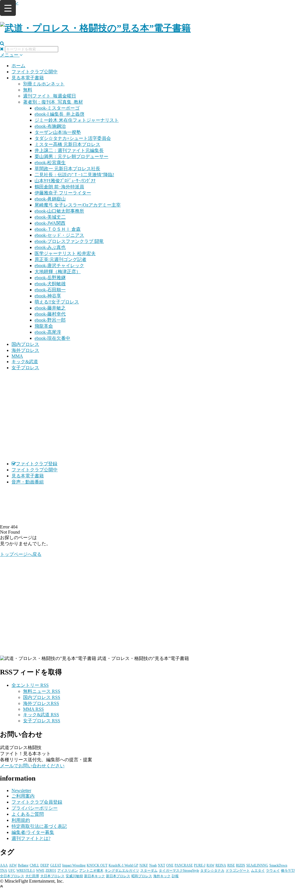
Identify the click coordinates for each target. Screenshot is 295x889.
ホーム (18, 65)
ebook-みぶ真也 (50, 247)
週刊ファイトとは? (31, 838)
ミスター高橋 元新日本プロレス (67, 144)
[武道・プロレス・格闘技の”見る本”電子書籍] (95, 28)
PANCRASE (184, 865)
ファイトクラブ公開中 (35, 71)
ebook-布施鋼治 (50, 126)
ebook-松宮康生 (50, 162)
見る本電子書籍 (28, 77)
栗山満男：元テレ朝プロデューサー (71, 156)
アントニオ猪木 (91, 871)
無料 (27, 89)
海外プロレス (25, 350)
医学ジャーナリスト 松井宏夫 (65, 253)
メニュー (10, 54)
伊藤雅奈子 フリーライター (63, 192)
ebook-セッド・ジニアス (59, 235)
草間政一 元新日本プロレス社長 (67, 168)
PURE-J (199, 865)
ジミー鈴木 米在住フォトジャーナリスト (77, 120)
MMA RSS (33, 709)
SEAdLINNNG (257, 865)
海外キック (162, 876)
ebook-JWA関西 (50, 223)
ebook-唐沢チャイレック (59, 265)
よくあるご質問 (28, 814)
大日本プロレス (52, 876)
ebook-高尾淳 (48, 332)
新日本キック (94, 876)
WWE (40, 871)
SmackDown (278, 865)
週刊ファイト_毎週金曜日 (49, 95)
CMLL (34, 865)
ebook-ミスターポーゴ (57, 108)
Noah (153, 865)
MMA (17, 356)
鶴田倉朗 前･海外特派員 (59, 186)
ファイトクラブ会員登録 (37, 802)
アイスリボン (67, 871)
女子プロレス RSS (41, 720)
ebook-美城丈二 (50, 217)
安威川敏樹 (74, 876)
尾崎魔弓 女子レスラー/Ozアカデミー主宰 (78, 204)
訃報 (175, 876)
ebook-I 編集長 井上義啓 (59, 114)
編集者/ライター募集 (33, 832)
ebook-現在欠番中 (52, 338)
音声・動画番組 (28, 481)
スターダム (149, 871)
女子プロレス (25, 367)
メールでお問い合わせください (32, 765)
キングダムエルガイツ (122, 871)
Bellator (23, 865)
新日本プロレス (118, 876)
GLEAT (55, 865)
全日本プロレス (12, 876)
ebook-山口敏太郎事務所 (59, 211)
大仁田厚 (32, 876)
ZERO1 (51, 871)
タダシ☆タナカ (212, 871)
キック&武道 (25, 361)
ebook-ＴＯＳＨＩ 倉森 (58, 229)
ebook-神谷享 (48, 295)
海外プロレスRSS (41, 703)
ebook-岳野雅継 (50, 277)
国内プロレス (25, 344)
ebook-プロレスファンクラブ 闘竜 (69, 241)
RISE (231, 865)
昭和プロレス (141, 876)
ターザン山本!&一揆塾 (58, 132)
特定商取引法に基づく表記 (39, 826)
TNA (3, 871)
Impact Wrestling (74, 865)
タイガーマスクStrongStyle (179, 871)
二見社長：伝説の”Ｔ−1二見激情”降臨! (74, 174)
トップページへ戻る (20, 554)
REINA (220, 865)
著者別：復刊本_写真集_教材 (53, 102)
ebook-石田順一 (50, 289)
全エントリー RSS (30, 685)
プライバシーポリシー (35, 808)
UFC (11, 871)
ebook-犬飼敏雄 (50, 283)
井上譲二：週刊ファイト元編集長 (69, 150)
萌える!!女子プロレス (57, 301)
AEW (13, 865)
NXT (161, 865)
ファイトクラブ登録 (36, 463)
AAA (4, 865)
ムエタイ (258, 871)
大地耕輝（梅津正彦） (58, 271)
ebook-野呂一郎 (50, 320)
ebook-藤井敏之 (50, 307)
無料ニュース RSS (41, 691)
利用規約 (21, 820)
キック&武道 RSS (41, 714)
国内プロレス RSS (41, 697)
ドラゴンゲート (238, 871)
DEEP (44, 865)
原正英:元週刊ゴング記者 (60, 259)
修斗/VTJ (288, 871)
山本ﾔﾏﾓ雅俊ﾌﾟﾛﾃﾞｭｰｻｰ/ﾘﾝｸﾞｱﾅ (65, 180)
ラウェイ (273, 871)
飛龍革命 (44, 326)
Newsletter (21, 790)
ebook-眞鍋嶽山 (50, 198)
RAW (210, 865)
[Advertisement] (147, 416)
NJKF (143, 865)
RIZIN (240, 865)
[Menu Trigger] (8, 8)
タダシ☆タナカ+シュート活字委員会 (73, 138)
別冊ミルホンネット (44, 83)
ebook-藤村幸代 (50, 314)
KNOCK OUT (97, 865)
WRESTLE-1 (25, 871)
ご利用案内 (23, 796)
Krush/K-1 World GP (123, 865)
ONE (169, 865)
